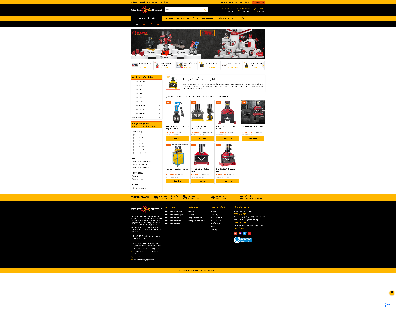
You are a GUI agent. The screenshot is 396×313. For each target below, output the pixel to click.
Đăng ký (224, 2)
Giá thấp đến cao (209, 96)
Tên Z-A (187, 96)
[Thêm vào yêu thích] (187, 102)
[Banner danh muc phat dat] (198, 44)
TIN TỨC (234, 18)
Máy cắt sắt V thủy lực (142, 167)
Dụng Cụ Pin (136, 89)
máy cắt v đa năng (141, 164)
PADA (136, 176)
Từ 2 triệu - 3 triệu (140, 141)
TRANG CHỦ (170, 18)
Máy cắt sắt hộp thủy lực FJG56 (226, 127)
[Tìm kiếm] (205, 10)
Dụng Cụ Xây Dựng (139, 109)
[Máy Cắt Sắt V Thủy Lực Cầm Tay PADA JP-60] (177, 112)
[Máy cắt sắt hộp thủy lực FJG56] (228, 112)
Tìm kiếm (191, 212)
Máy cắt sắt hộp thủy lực (142, 161)
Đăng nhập (233, 2)
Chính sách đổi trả (172, 218)
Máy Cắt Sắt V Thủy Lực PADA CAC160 (200, 127)
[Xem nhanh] (187, 110)
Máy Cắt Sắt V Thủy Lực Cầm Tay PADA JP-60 (177, 127)
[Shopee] (235, 233)
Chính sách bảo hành (173, 221)
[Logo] (146, 10)
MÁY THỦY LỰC (193, 18)
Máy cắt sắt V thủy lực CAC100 (200, 170)
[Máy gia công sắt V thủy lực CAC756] (253, 112)
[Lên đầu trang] (392, 301)
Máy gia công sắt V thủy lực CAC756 (252, 127)
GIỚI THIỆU (181, 18)
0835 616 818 (259, 2)
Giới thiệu (191, 215)
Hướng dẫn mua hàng (196, 221)
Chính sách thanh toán (173, 212)
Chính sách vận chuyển (174, 215)
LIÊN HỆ (243, 18)
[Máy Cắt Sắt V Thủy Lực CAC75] (228, 155)
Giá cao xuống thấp (225, 96)
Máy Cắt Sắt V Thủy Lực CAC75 (225, 170)
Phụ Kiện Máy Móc (138, 117)
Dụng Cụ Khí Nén (138, 93)
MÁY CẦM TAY (207, 18)
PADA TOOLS (138, 179)
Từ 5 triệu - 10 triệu (140, 147)
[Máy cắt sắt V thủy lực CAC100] (202, 155)
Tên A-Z (179, 96)
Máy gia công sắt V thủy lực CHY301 (177, 170)
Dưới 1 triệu (138, 135)
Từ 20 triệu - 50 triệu (141, 153)
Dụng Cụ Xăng (137, 97)
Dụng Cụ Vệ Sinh (138, 101)
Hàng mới (196, 96)
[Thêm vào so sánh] (187, 106)
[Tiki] (245, 233)
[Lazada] (240, 233)
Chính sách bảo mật (172, 224)
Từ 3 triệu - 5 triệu (140, 144)
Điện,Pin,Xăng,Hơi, (140, 188)
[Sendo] (249, 233)
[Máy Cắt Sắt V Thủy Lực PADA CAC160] (202, 112)
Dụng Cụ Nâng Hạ (138, 105)
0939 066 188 (240, 222)
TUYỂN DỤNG (222, 18)
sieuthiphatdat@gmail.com (144, 260)
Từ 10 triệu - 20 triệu (141, 150)
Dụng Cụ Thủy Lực (138, 81)
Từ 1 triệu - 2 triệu (140, 138)
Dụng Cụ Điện (137, 85)
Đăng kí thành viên (195, 218)
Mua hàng (177, 138)
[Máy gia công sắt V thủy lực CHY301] (177, 155)
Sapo (215, 270)
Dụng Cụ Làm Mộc (138, 113)
